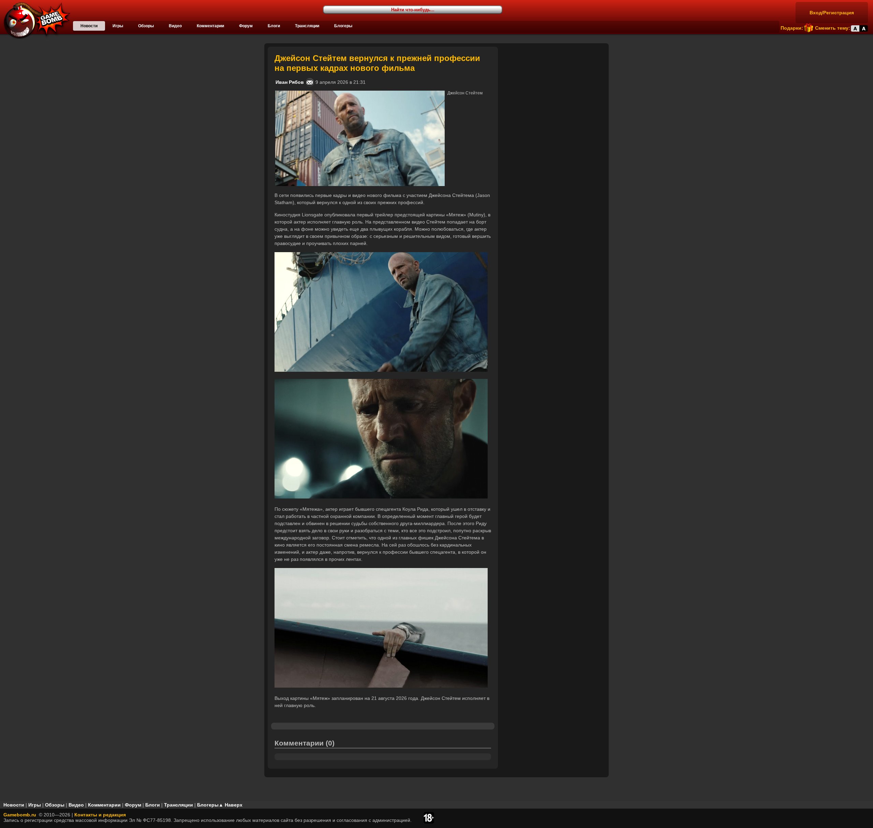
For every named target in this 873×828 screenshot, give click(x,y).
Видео (175, 26)
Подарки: (792, 28)
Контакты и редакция (100, 814)
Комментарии (210, 26)
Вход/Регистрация (832, 12)
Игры (118, 26)
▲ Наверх (230, 805)
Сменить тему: (832, 28)
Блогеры (343, 26)
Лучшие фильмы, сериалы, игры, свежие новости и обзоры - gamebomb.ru (35, 20)
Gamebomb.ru (19, 814)
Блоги (274, 26)
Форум (246, 26)
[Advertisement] (554, 89)
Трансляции (307, 26)
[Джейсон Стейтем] (360, 93)
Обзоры (146, 26)
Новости (89, 26)
